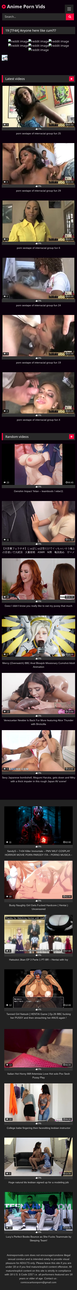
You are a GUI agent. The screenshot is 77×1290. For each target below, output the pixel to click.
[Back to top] (66, 1279)
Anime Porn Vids (25, 6)
